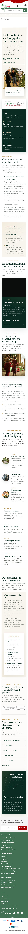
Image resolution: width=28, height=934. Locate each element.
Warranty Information (8, 755)
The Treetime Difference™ (8, 838)
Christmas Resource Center (8, 849)
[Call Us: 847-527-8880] (21, 6)
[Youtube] (10, 913)
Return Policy (4, 861)
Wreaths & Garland (7, 745)
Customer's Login (6, 899)
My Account (5, 896)
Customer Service (7, 854)
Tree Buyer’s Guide (7, 760)
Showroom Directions (7, 847)
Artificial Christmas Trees (8, 880)
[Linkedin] (18, 913)
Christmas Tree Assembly (8, 871)
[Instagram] (6, 913)
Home (2, 15)
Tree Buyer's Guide (6, 866)
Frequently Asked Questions (9, 908)
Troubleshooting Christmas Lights (10, 868)
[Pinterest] (14, 913)
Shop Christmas (6, 877)
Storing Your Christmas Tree (9, 873)
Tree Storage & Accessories (8, 885)
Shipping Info (4, 859)
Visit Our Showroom (9, 62)
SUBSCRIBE (22, 828)
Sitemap (3, 892)
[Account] (17, 6)
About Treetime (6, 835)
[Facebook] (22, 913)
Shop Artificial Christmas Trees (11, 59)
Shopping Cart (5, 901)
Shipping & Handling (6, 845)
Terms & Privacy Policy (7, 840)
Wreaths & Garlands (6, 882)
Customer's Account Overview (9, 906)
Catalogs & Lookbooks (7, 887)
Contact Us (7, 324)
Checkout (3, 903)
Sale (2, 889)
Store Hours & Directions (11, 320)
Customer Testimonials (7, 842)
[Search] (25, 10)
